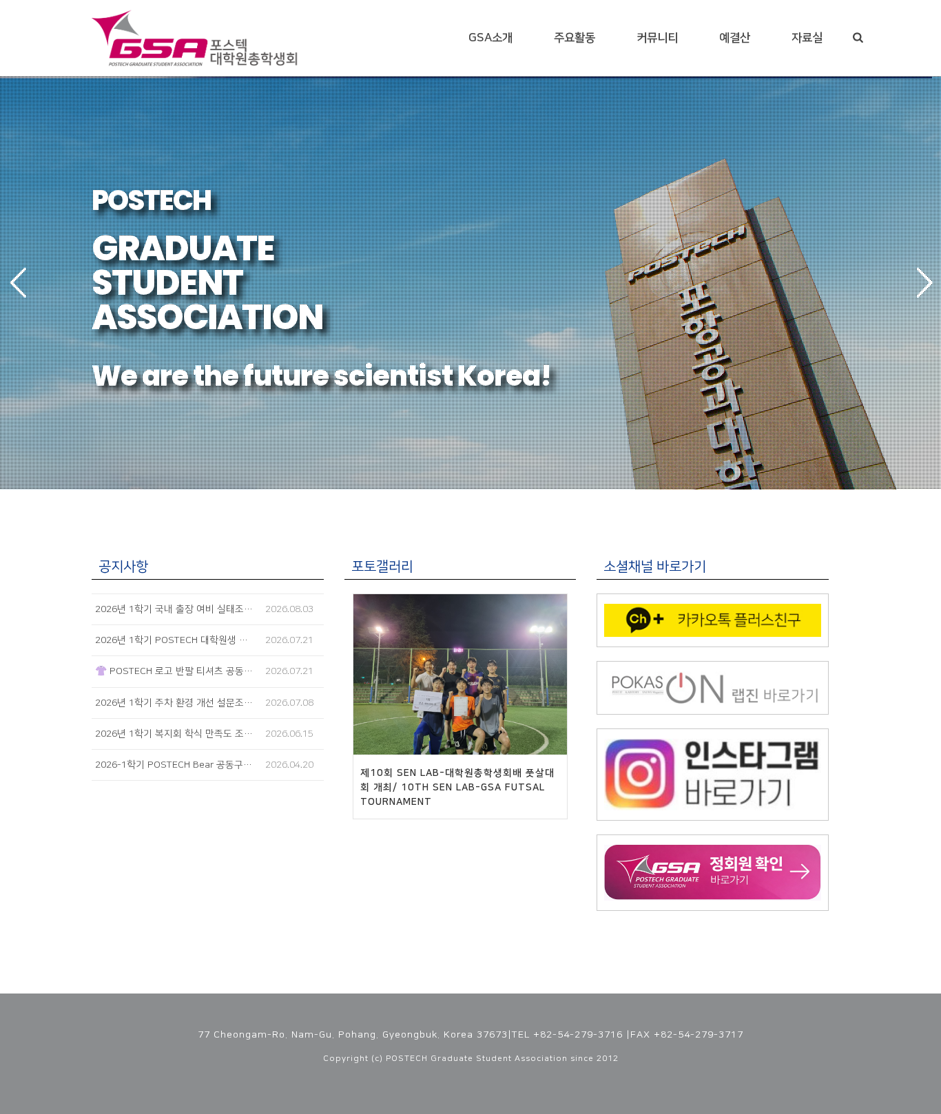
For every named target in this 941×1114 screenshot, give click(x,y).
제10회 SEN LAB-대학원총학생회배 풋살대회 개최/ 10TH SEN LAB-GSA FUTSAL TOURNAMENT (457, 788)
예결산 (734, 38)
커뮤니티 (657, 38)
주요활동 (574, 38)
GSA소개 (490, 38)
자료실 (807, 38)
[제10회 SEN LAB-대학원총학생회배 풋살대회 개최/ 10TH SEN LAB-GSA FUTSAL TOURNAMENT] (460, 674)
